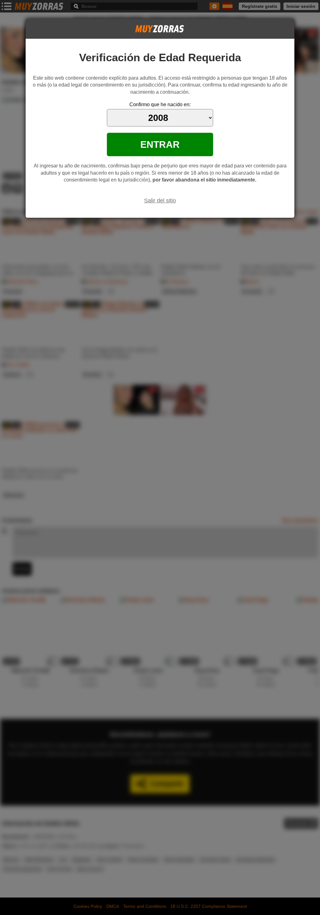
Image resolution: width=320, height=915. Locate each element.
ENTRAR (160, 144)
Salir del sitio (160, 200)
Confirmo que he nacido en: (160, 104)
